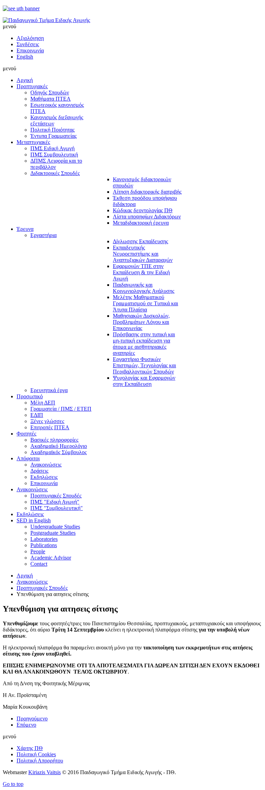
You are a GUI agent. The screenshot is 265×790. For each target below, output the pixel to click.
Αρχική (25, 575)
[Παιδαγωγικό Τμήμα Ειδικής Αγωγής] (46, 20)
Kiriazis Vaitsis (44, 772)
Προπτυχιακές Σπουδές (42, 588)
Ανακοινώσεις (32, 582)
